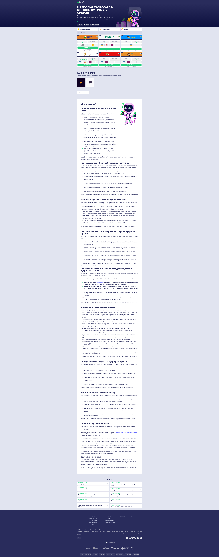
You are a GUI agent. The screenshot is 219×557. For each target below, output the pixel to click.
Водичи (133, 1)
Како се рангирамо (93, 522)
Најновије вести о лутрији (126, 516)
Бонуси (109, 516)
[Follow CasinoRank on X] (132, 538)
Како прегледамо (93, 520)
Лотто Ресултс (105, 1)
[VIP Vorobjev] (106, 548)
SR (78, 537)
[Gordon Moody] (125, 548)
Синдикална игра (100, 282)
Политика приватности (109, 522)
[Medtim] (96, 548)
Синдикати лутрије (125, 1)
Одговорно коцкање (109, 520)
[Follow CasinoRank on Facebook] (127, 538)
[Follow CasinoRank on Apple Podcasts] (141, 538)
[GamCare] (115, 548)
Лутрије (98, 1)
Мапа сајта (93, 524)
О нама (93, 516)
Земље (117, 1)
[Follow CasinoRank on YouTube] (135, 538)
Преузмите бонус (88, 47)
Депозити (112, 1)
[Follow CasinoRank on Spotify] (138, 538)
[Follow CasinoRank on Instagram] (130, 538)
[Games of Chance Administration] (88, 548)
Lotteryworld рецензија (87, 49)
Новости (140, 1)
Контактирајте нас (93, 518)
